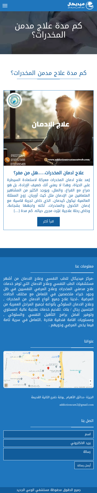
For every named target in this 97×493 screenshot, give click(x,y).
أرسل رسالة (84, 465)
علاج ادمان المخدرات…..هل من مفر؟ (49, 172)
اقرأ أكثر (48, 222)
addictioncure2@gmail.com (77, 404)
